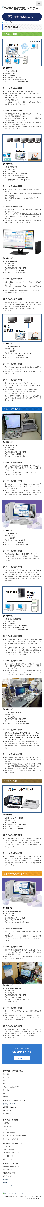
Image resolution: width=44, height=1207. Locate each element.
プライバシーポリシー (9, 1185)
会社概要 (5, 1179)
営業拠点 (5, 1182)
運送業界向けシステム (9, 1104)
